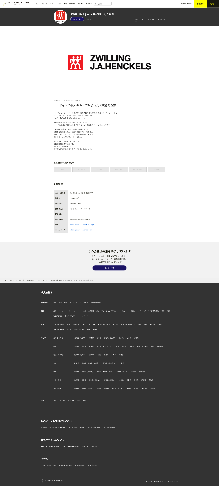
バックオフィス (83, 316)
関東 (55, 346)
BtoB (95, 329)
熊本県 (114, 388)
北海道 (76, 338)
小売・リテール (75, 225)
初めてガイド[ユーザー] (58, 427)
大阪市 (105, 372)
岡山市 (97, 380)
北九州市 (83, 388)
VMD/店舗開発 (154, 311)
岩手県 (99, 338)
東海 (55, 363)
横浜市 (147, 346)
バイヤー (77, 311)
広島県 (106, 380)
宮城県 (106, 338)
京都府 (84, 372)
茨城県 (76, 346)
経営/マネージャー (59, 311)
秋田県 (121, 338)
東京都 (132, 346)
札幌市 (82, 338)
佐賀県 (99, 388)
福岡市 (90, 388)
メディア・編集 (79, 329)
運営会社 (44, 427)
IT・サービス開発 (156, 324)
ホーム (136, 19)
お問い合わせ (92, 465)
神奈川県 (140, 346)
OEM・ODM (86, 324)
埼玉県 (98, 346)
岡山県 (91, 380)
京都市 (90, 372)
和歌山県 (142, 372)
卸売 (139, 324)
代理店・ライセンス (128, 324)
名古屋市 (112, 363)
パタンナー (125, 311)
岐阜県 (76, 363)
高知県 (151, 380)
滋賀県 (76, 372)
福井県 (106, 355)
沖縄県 (152, 388)
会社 (78, 400)
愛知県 (105, 363)
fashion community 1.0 (90, 446)
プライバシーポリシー (48, 465)
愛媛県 (143, 380)
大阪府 (99, 372)
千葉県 (117, 346)
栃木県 (84, 346)
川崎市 (153, 346)
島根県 (84, 380)
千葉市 (123, 346)
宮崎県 (136, 388)
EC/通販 (116, 324)
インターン (84, 302)
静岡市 (90, 363)
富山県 (91, 355)
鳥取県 (76, 380)
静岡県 (84, 363)
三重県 (121, 363)
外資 (92, 225)
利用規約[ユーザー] (65, 465)
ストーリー (161, 19)
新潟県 (76, 355)
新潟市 (82, 355)
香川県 (136, 380)
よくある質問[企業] (94, 427)
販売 (169, 311)
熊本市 (120, 388)
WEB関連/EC (57, 316)
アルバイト (73, 302)
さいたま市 (106, 346)
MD (70, 311)
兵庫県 (118, 372)
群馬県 (91, 346)
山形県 (128, 338)
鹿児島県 (145, 388)
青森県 (91, 338)
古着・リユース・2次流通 (62, 329)
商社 (68, 324)
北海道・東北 (58, 338)
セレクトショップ (104, 324)
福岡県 (76, 388)
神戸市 (124, 372)
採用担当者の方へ (110, 427)
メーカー (86, 225)
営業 (163, 311)
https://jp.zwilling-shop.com (81, 230)
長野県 (121, 355)
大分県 (129, 388)
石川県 (99, 355)
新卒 (55, 302)
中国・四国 (57, 380)
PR (94, 324)
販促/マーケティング (138, 311)
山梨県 (113, 355)
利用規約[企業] (80, 465)
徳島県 (128, 380)
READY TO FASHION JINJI (70, 446)
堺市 (110, 372)
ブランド (62, 400)
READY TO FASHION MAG (50, 446)
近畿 (55, 372)
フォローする (77, 19)
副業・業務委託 (96, 302)
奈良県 (133, 372)
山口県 (121, 380)
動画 (84, 400)
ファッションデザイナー (109, 311)
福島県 (136, 338)
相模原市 (160, 346)
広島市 (112, 380)
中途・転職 (63, 302)
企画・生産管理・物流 (91, 311)
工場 (145, 324)
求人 (143, 19)
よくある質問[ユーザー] (77, 427)
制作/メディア (70, 316)
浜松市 (96, 363)
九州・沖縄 (57, 388)
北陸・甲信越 (58, 355)
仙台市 (112, 338)
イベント (151, 19)
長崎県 (106, 388)
